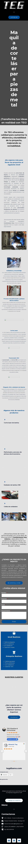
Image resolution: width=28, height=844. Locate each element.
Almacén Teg (12, 744)
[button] (14, 12)
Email (3, 604)
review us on (12, 739)
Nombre (4, 592)
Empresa (4, 598)
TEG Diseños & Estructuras (12, 729)
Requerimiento (6, 610)
